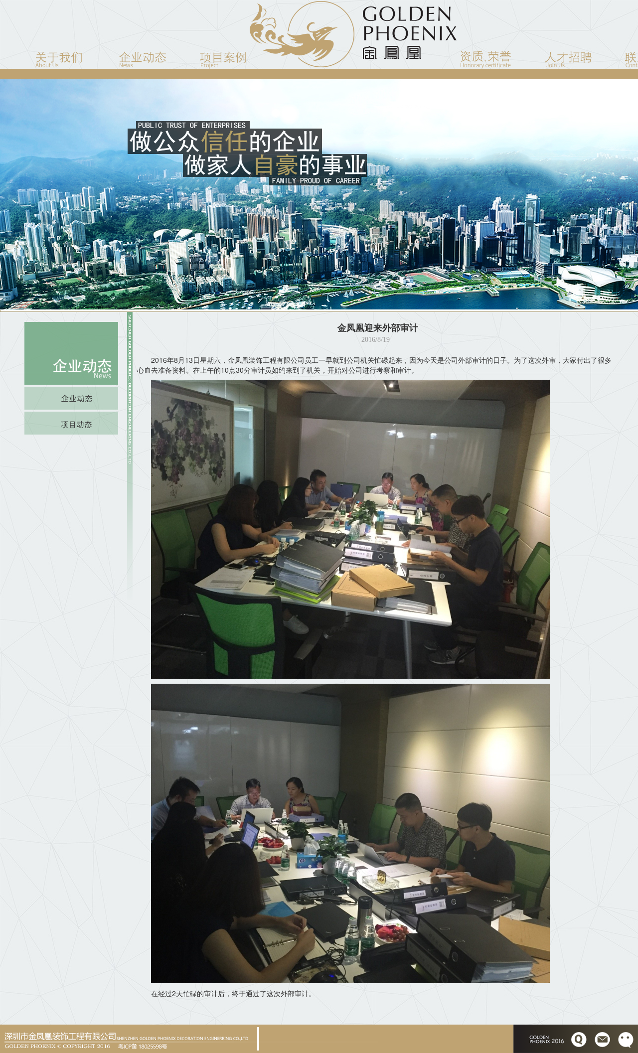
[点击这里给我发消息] (579, 1038)
